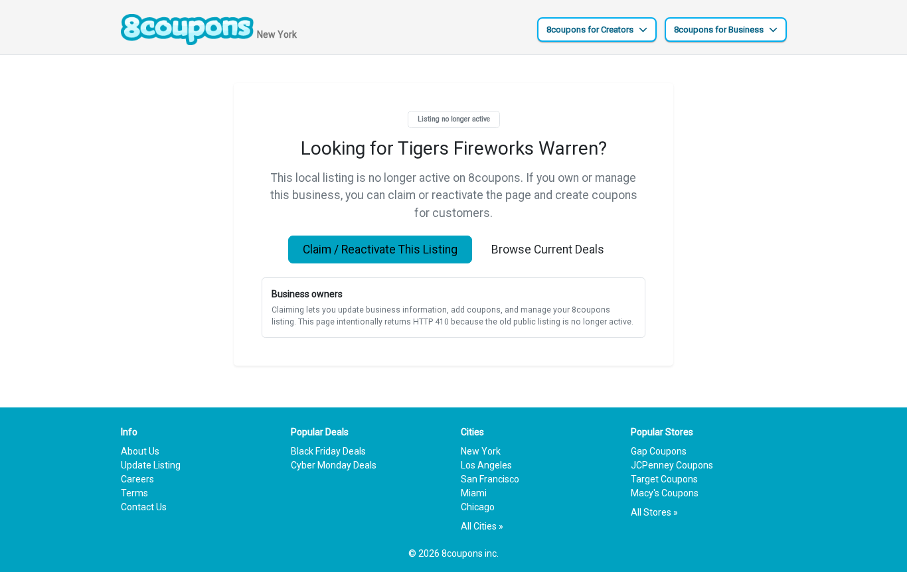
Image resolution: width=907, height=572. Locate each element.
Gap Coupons (659, 451)
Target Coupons (664, 479)
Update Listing (151, 465)
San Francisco (490, 479)
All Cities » (482, 526)
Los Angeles (486, 465)
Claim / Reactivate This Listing (380, 249)
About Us (140, 451)
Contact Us (144, 507)
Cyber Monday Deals (333, 465)
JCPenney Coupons (672, 465)
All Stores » (654, 512)
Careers (137, 479)
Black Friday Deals (328, 451)
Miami (474, 493)
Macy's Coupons (665, 493)
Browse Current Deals (547, 249)
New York (481, 451)
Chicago (478, 507)
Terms (134, 493)
